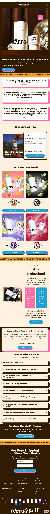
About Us (20, 481)
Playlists (20, 486)
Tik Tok (20, 491)
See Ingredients (36, 321)
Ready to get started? (35, 155)
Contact (37, 493)
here (37, 357)
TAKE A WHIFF (13, 210)
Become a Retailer (7, 488)
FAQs (36, 491)
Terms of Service (39, 488)
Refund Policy (38, 483)
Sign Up (25, 470)
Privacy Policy (38, 481)
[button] (44, 5)
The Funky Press (22, 483)
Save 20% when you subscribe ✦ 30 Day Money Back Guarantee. (25, 1)
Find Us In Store (6, 486)
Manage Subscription (7, 483)
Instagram (21, 488)
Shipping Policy (39, 486)
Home (3, 481)
